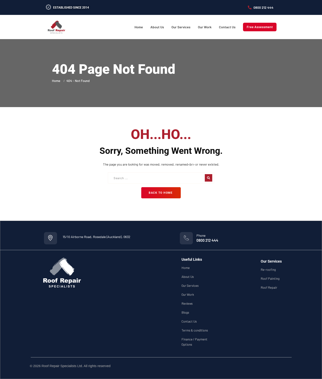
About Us (157, 27)
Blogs (185, 312)
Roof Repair (269, 287)
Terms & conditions (194, 330)
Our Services (180, 27)
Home (139, 27)
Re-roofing (268, 269)
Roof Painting (270, 278)
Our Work (204, 27)
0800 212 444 (207, 240)
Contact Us (227, 27)
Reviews (187, 303)
